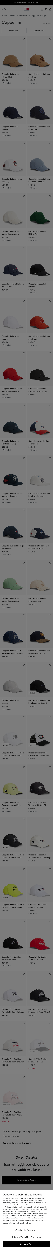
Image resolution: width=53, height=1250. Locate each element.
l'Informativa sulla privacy (21, 1223)
